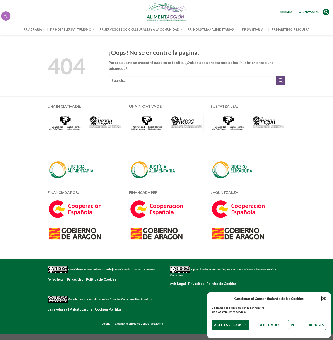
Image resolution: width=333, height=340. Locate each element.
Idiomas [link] (286, 11)
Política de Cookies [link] (101, 279)
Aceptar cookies (230, 325)
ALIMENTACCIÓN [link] (309, 12)
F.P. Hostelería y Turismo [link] (70, 29)
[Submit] (280, 80)
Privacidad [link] (75, 279)
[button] (324, 298)
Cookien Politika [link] (108, 309)
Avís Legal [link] (178, 284)
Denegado (268, 325)
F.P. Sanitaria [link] (252, 29)
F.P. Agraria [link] (32, 29)
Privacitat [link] (196, 284)
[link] (5, 16)
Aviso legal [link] (56, 279)
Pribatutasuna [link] (81, 309)
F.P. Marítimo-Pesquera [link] (290, 29)
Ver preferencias (307, 325)
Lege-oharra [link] (57, 309)
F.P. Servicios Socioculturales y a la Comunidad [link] (139, 29)
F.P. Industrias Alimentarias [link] (210, 29)
